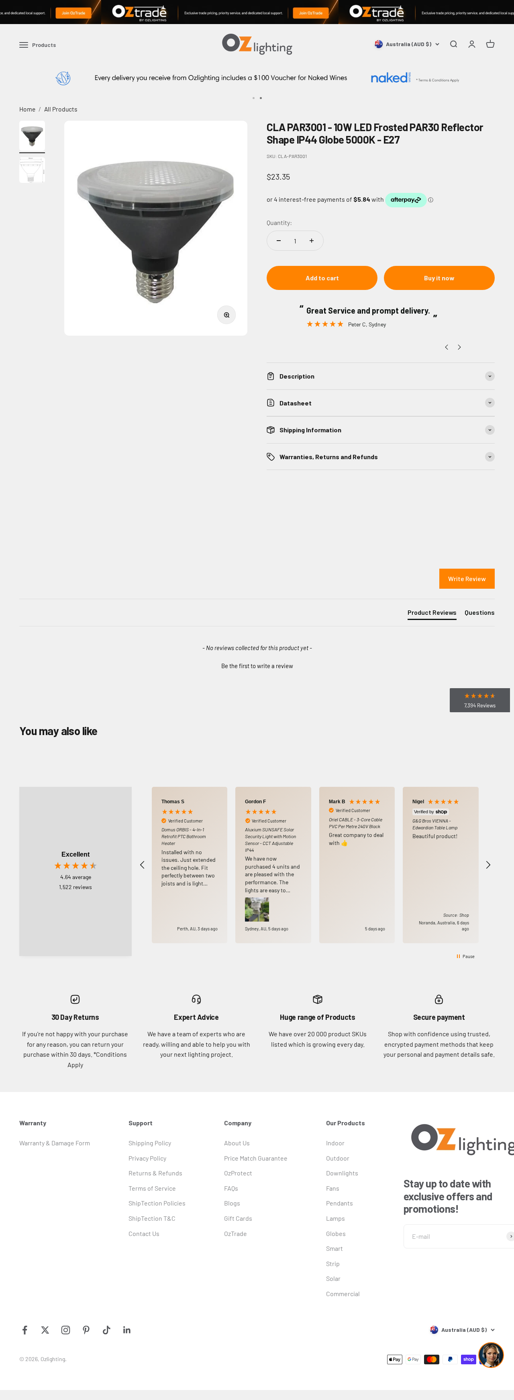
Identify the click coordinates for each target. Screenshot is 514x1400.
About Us (237, 1143)
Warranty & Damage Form (54, 1143)
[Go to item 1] (32, 137)
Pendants (339, 1203)
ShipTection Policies (157, 1203)
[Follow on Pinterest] (86, 1330)
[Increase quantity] (311, 240)
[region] (315, 865)
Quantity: (279, 222)
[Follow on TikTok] (106, 1330)
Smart (334, 1248)
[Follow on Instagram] (65, 1330)
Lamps (335, 1218)
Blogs (232, 1203)
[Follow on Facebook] (24, 1330)
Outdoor (337, 1158)
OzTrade (235, 1233)
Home (27, 109)
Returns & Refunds (155, 1173)
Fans (332, 1188)
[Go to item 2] (32, 171)
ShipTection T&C (151, 1218)
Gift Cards (238, 1218)
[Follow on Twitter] (45, 1330)
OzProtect (238, 1173)
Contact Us (143, 1233)
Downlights (342, 1173)
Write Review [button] (467, 578)
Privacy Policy (147, 1158)
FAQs (231, 1188)
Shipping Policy (149, 1143)
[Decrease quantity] (278, 240)
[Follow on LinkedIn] (127, 1330)
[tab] (432, 614)
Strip (333, 1263)
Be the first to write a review (257, 665)
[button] (257, 665)
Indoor (335, 1143)
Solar (333, 1278)
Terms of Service (152, 1188)
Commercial (343, 1293)
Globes (336, 1233)
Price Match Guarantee (256, 1158)
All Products (61, 109)
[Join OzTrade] (257, 12)
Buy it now (439, 278)
